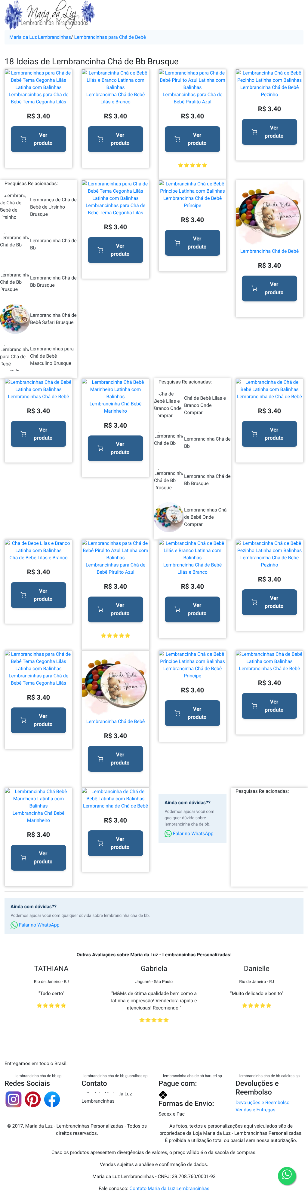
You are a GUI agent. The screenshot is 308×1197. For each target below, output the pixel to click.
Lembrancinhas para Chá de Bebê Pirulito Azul (192, 98)
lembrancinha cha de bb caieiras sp (269, 1076)
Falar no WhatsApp (193, 833)
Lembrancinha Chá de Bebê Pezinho (269, 90)
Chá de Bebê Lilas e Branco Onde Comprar (205, 405)
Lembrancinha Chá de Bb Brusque (53, 281)
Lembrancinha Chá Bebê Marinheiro (115, 407)
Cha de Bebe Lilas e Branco (38, 557)
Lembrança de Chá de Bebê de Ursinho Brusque (53, 207)
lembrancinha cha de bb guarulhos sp (116, 1076)
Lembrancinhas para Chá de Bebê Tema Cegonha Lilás (38, 98)
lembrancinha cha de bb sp (39, 1076)
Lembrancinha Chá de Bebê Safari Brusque (53, 318)
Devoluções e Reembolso (262, 1102)
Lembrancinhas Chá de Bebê (38, 396)
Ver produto (43, 139)
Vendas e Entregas (255, 1110)
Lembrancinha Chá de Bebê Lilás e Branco (115, 98)
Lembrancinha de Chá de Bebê (269, 396)
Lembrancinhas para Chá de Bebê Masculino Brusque (52, 356)
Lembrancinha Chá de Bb (53, 244)
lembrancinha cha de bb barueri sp (192, 1076)
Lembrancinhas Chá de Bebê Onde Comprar (205, 517)
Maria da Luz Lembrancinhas (40, 37)
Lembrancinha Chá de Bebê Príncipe (192, 201)
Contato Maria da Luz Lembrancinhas (107, 1097)
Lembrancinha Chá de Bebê (269, 251)
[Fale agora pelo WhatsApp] (287, 1176)
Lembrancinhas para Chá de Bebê (110, 37)
